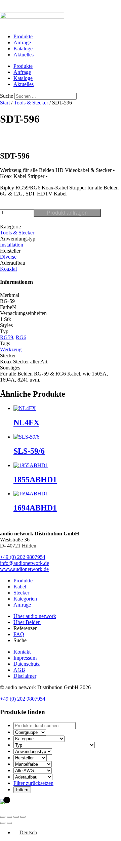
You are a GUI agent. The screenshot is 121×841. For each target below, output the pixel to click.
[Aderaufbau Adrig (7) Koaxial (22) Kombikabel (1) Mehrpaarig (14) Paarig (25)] (32, 777)
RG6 (21, 337)
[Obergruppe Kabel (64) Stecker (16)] (29, 732)
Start (5, 102)
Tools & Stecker (31, 102)
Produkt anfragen (67, 213)
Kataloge (23, 48)
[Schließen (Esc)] (23, 817)
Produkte (23, 36)
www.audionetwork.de (24, 569)
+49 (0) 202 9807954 (22, 557)
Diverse (8, 257)
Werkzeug (11, 349)
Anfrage (22, 42)
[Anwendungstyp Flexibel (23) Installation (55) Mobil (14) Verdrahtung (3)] (32, 751)
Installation (11, 245)
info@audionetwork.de (24, 563)
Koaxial (8, 269)
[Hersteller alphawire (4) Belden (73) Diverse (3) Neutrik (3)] (30, 757)
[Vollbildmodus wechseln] (9, 817)
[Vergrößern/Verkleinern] (2, 817)
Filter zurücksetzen (33, 783)
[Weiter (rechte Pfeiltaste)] (9, 823)
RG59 (6, 337)
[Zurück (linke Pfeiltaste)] (2, 823)
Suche (6, 96)
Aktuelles (23, 54)
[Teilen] (16, 817)
